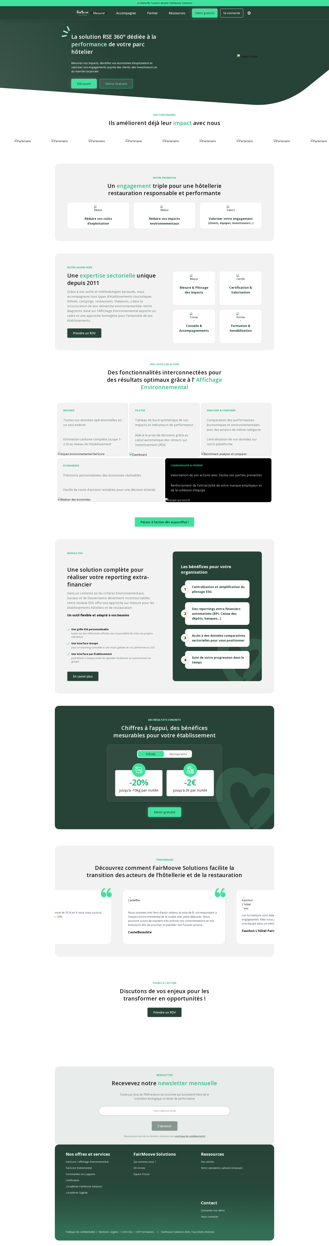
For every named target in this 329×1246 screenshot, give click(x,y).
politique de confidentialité (190, 1136)
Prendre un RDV (84, 333)
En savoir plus (83, 676)
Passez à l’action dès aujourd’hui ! (164, 522)
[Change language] (249, 13)
